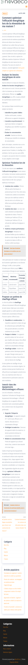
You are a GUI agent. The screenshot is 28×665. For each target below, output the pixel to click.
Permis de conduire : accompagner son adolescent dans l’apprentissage (13, 582)
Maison (5, 13)
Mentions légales (7, 652)
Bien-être (6, 545)
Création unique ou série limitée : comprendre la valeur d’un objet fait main (12, 591)
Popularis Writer (14, 662)
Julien (5, 30)
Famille (6, 552)
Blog (5, 548)
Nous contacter (7, 649)
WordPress (17, 659)
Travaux (6, 559)
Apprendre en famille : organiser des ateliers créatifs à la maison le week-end (12, 600)
